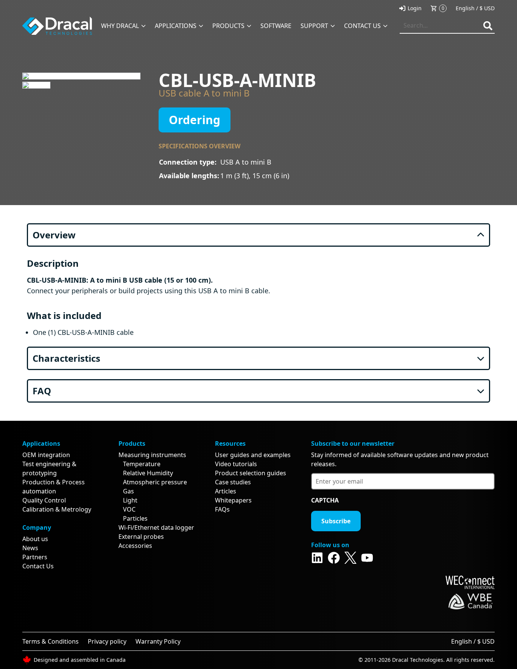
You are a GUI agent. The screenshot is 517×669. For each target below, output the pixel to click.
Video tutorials (236, 464)
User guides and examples (253, 455)
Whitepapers (233, 500)
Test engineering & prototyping (49, 468)
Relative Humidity (148, 473)
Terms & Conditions (50, 641)
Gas (128, 491)
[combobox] (447, 26)
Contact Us (38, 566)
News (30, 548)
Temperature (141, 464)
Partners (34, 557)
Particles (135, 518)
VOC (129, 509)
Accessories (135, 545)
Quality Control (44, 500)
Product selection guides (250, 473)
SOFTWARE (275, 26)
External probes (141, 536)
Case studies (233, 482)
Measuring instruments (152, 455)
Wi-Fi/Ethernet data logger (156, 527)
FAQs (222, 509)
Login (415, 8)
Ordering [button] (194, 120)
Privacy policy (107, 641)
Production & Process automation (53, 486)
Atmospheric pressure (155, 482)
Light (130, 500)
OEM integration (46, 455)
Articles (225, 491)
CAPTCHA (325, 500)
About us (35, 539)
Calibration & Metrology (56, 509)
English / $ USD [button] (475, 8)
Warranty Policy (158, 641)
